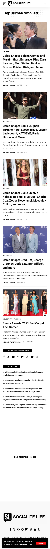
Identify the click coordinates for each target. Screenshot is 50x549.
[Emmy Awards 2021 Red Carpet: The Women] (25, 302)
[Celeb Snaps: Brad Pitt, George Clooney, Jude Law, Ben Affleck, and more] (25, 239)
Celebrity (7, 51)
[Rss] (37, 357)
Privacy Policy (10, 544)
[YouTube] (13, 357)
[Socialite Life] (20, 3)
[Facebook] (4, 357)
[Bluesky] (32, 357)
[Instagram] (17, 357)
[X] (8, 357)
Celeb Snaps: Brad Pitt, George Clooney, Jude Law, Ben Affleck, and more (23, 263)
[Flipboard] (22, 357)
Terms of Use (26, 544)
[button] (41, 543)
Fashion (17, 319)
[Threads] (27, 357)
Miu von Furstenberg (12, 342)
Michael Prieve (9, 85)
